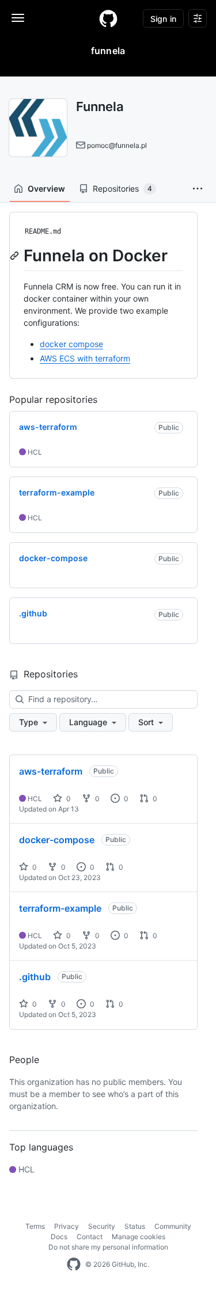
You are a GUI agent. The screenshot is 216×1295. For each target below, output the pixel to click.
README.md (43, 231)
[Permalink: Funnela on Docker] (15, 255)
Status (134, 1226)
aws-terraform (50, 771)
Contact (90, 1236)
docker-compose (56, 839)
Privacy (66, 1226)
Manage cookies (138, 1236)
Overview (46, 188)
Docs (59, 1236)
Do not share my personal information (108, 1247)
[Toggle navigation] (17, 17)
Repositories (122, 188)
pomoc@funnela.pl (117, 145)
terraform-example (60, 908)
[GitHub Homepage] (74, 1264)
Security (101, 1226)
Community (172, 1226)
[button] (197, 188)
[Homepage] (108, 18)
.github (35, 976)
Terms (35, 1226)
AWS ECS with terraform (85, 358)
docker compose (71, 344)
